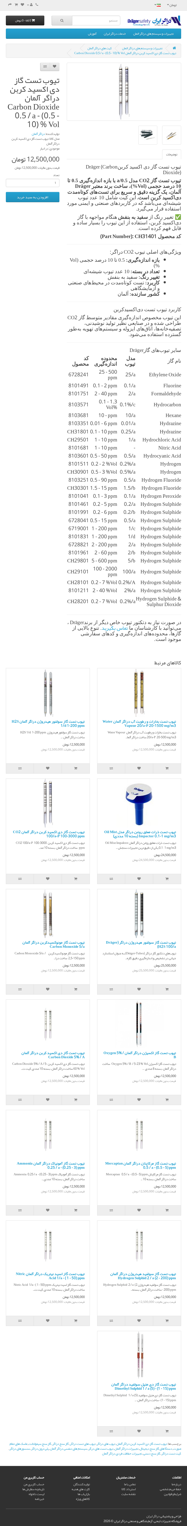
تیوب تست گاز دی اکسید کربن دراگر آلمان (141, 1444)
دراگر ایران (152, 1516)
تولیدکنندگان (81, 1484)
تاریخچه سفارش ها (33, 1489)
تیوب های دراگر (106, 1444)
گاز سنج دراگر (60, 1444)
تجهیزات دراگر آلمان (126, 1449)
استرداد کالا (129, 1489)
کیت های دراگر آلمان (99, 48)
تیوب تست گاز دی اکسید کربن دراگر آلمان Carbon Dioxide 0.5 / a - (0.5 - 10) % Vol (125, 53)
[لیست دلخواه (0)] (22, 5)
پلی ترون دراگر (40, 1449)
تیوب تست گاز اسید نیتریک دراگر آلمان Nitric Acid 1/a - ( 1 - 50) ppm (50, 1276)
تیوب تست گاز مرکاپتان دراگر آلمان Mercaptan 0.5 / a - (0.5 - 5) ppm (140, 1165)
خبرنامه (39, 1499)
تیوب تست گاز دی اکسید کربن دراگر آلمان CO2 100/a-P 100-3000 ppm (49, 834)
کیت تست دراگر (171, 1453)
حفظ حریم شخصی (170, 1489)
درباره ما (176, 1484)
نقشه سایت (128, 1494)
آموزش (92, 33)
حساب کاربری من (34, 1484)
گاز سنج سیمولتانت (39, 1444)
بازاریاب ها (84, 1494)
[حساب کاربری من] (30, 5)
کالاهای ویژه (83, 1499)
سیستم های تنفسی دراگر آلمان (68, 1449)
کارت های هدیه (81, 1489)
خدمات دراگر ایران (115, 33)
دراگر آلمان (38, 134)
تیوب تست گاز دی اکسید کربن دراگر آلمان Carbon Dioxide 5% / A (53, 1055)
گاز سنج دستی (151, 1453)
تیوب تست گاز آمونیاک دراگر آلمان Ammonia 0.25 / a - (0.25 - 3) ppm (51, 1165)
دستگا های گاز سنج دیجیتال (156, 1449)
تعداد (56, 175)
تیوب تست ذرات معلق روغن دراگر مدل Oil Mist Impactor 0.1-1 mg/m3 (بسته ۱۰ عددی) (140, 834)
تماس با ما (130, 1484)
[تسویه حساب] (10, 5)
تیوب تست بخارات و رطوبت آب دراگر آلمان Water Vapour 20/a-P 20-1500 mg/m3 (139, 723)
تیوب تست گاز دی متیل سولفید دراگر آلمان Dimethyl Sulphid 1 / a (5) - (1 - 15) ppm (143, 1386)
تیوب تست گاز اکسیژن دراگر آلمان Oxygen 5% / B (139, 1055)
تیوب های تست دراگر (82, 1444)
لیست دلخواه (36, 1494)
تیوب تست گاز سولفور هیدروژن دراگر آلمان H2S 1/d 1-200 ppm (48, 723)
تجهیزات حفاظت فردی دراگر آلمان (122, 1453)
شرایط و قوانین (172, 1494)
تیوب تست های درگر (100, 1449)
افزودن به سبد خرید (32, 197)
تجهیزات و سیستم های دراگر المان (153, 33)
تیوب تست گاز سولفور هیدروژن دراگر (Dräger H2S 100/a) (141, 944)
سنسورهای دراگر (19, 1449)
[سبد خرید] (16, 5)
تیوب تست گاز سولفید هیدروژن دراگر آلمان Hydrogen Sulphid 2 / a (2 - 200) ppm (143, 1276)
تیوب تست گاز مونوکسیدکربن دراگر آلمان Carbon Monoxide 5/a (53, 944)
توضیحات (171, 154)
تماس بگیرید (115, 628)
